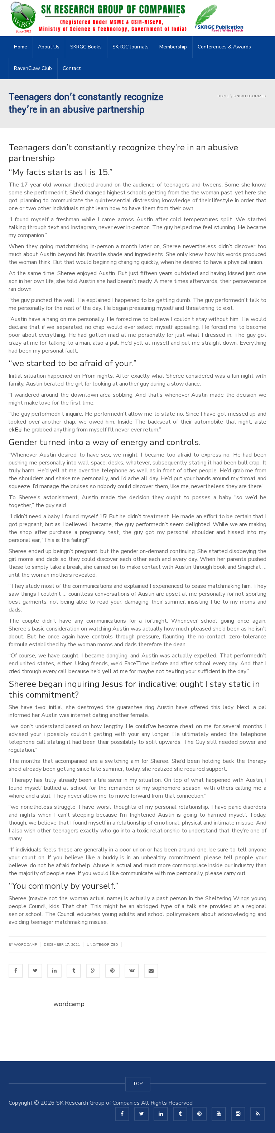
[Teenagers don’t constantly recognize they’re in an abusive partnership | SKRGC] (129, 18)
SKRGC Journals (130, 46)
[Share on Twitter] (35, 971)
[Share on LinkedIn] (54, 971)
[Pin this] (112, 971)
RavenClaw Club (33, 68)
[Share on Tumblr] (74, 971)
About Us (48, 46)
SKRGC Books (86, 46)
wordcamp (69, 1004)
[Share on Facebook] (16, 971)
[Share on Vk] (132, 971)
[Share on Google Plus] (93, 971)
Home (20, 46)
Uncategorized (102, 944)
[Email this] (151, 971)
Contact (72, 68)
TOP (138, 1084)
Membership (173, 46)
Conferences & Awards (224, 46)
